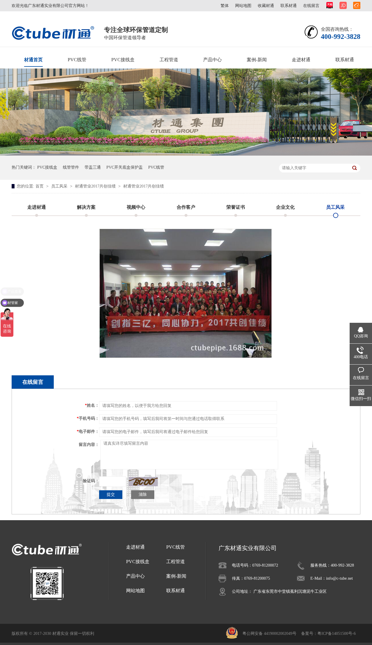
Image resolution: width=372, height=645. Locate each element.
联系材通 (288, 5)
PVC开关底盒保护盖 (124, 167)
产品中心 (212, 59)
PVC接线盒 (123, 59)
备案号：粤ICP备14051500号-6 (328, 633)
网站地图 (243, 5)
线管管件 (71, 167)
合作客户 (186, 207)
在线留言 (311, 5)
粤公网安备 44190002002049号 (269, 633)
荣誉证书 (235, 207)
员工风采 (60, 186)
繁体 (225, 5)
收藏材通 (266, 5)
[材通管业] (53, 33)
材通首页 (33, 59)
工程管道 (169, 59)
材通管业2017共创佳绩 (96, 186)
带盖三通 (93, 167)
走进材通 (301, 59)
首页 (40, 186)
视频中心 (136, 207)
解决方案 (86, 207)
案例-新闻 (257, 59)
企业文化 (285, 207)
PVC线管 (77, 59)
